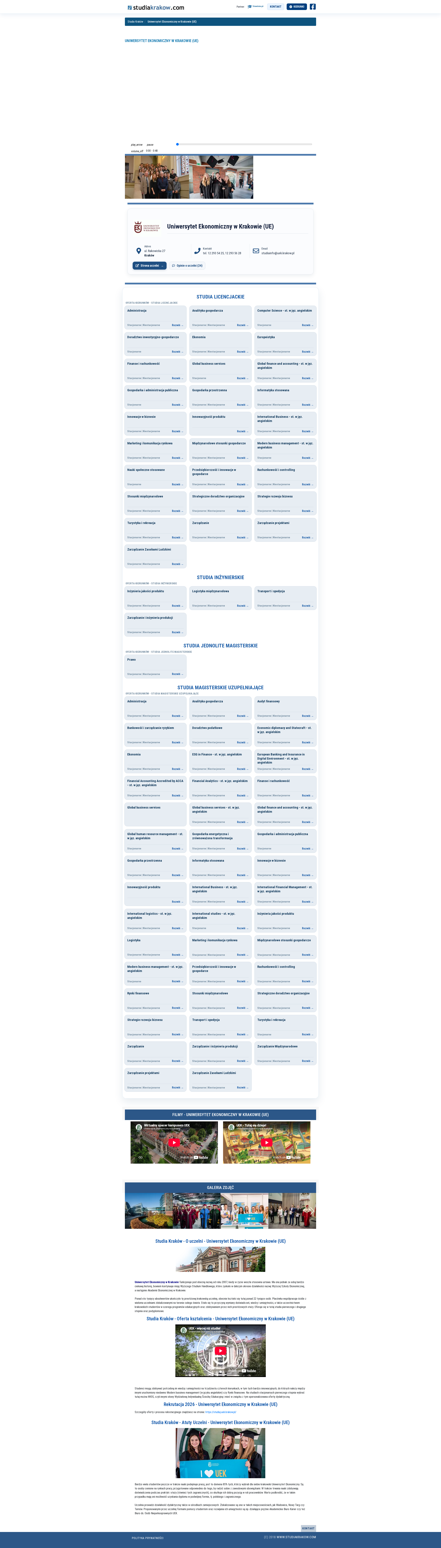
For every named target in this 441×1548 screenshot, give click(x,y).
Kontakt (275, 6)
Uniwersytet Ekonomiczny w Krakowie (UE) (161, 41)
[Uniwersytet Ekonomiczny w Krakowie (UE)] (147, 228)
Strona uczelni (150, 265)
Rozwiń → (178, 325)
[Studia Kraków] (156, 7)
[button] (312, 1211)
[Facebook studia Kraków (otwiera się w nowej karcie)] (312, 6)
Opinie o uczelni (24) (189, 265)
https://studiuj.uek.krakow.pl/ (221, 1412)
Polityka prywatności (147, 1538)
